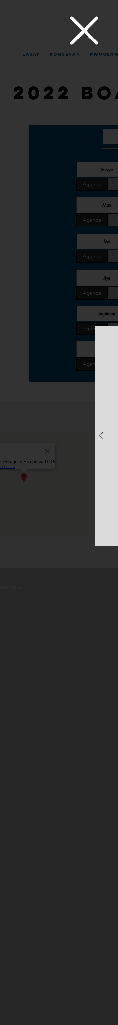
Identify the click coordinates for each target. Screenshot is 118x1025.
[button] (84, 30)
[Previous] (101, 436)
